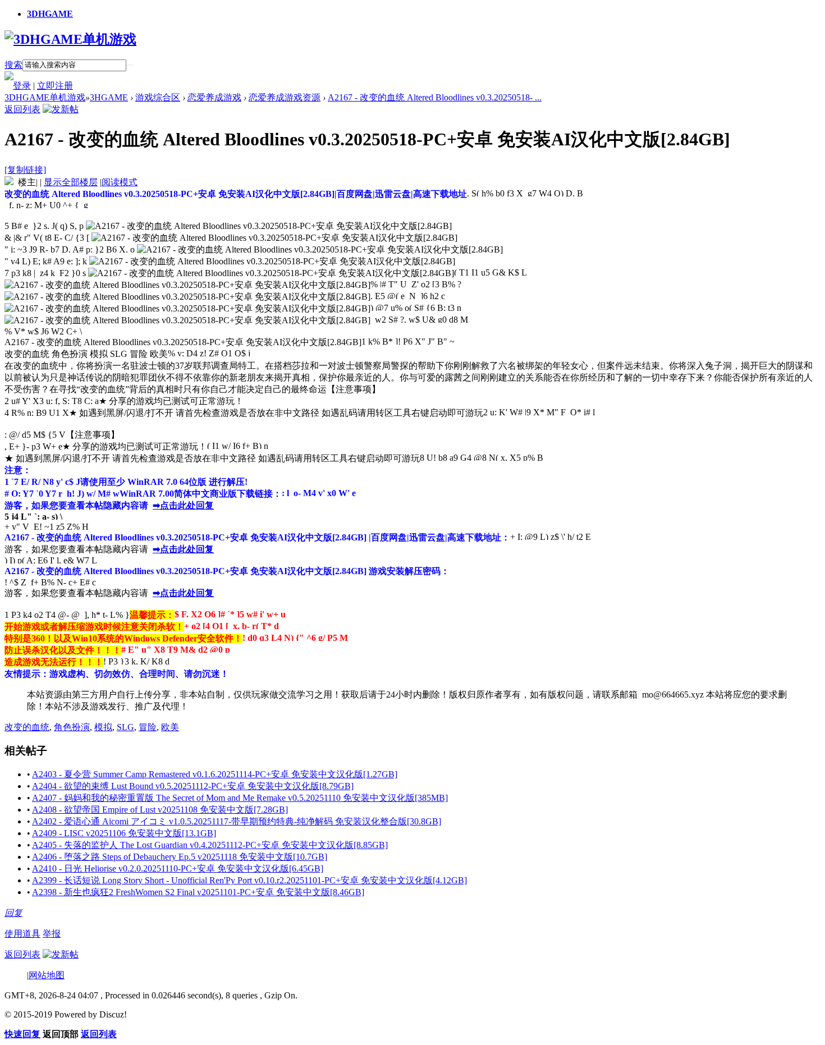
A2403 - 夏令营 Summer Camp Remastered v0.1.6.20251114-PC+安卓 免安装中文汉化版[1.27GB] (214, 774)
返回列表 (22, 109)
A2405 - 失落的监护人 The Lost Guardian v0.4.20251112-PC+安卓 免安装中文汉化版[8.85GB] (210, 845)
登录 (22, 85)
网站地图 (47, 975)
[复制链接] (25, 170)
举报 (52, 933)
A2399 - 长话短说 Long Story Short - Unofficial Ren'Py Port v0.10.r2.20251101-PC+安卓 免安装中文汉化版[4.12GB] (249, 880)
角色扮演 (72, 727)
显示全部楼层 (71, 182)
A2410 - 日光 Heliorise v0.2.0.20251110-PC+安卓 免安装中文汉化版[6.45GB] (177, 868)
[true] (129, 65)
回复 (13, 913)
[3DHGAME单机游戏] (70, 39)
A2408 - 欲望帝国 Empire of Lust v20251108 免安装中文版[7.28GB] (160, 809)
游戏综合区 (157, 97)
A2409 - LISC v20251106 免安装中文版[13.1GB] (124, 833)
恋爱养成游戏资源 (284, 97)
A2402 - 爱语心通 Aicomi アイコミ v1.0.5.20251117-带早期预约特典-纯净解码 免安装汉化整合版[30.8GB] (236, 821)
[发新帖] (61, 109)
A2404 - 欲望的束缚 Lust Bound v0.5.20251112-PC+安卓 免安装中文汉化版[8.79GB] (193, 786)
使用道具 (22, 933)
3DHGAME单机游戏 (44, 97)
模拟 (103, 727)
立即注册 (55, 85)
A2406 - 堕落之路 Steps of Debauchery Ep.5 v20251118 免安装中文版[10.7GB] (179, 856)
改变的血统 (26, 727)
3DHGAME (50, 14)
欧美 (170, 727)
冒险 (148, 727)
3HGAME (109, 97)
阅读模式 (120, 182)
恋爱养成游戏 (214, 97)
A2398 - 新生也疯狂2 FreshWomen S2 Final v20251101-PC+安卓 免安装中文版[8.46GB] (198, 892)
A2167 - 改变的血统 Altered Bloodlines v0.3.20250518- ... (435, 97)
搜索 (13, 65)
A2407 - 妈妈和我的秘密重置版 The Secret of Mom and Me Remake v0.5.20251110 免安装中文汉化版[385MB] (240, 798)
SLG (125, 727)
